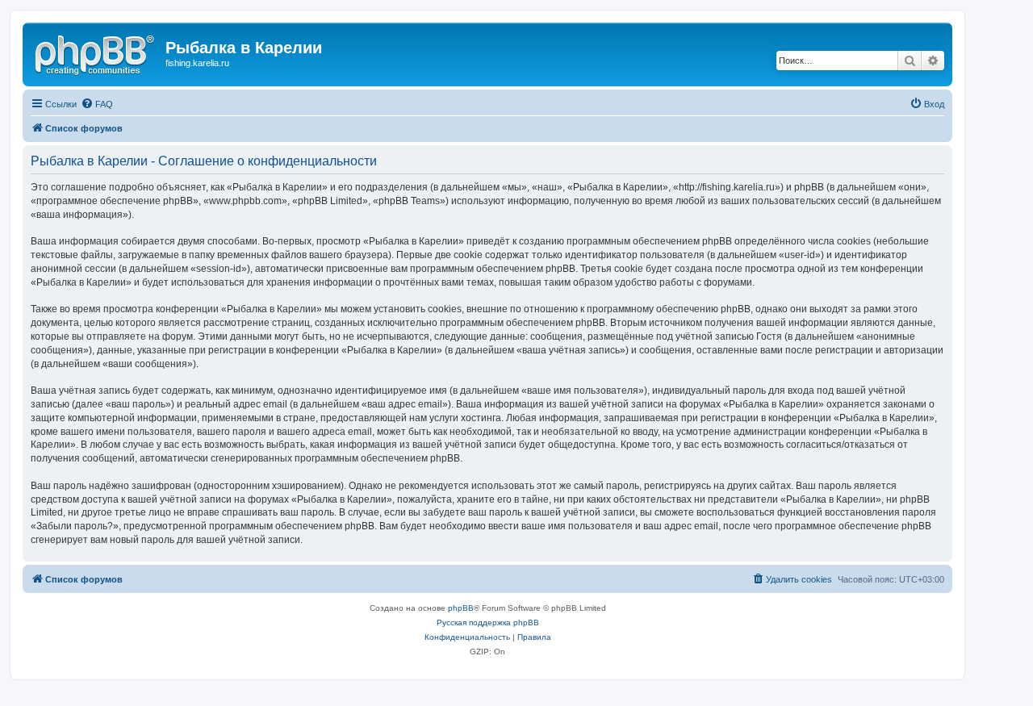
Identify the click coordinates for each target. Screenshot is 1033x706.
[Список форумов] (96, 52)
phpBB (461, 608)
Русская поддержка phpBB (488, 622)
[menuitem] (97, 104)
